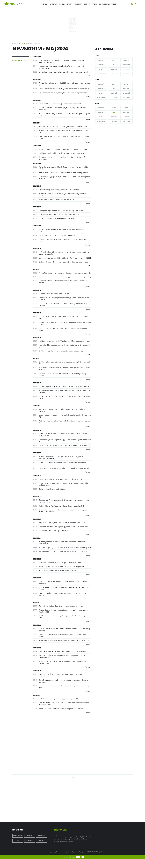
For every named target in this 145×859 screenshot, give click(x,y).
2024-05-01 (37, 57)
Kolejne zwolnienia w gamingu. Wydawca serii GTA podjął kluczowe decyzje (63, 131)
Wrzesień (126, 93)
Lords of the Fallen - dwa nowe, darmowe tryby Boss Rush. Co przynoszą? (61, 675)
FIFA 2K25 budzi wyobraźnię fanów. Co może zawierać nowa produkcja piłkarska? (65, 630)
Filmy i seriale (104, 4)
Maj (113, 65)
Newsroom (41, 835)
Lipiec (101, 69)
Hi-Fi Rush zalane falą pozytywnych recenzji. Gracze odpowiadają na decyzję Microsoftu (64, 253)
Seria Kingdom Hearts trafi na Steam (52, 489)
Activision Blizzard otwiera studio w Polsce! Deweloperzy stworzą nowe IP (65, 422)
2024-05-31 (37, 695)
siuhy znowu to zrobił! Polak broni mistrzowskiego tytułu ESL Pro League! (63, 304)
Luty (114, 60)
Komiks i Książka (90, 4)
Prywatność (75, 852)
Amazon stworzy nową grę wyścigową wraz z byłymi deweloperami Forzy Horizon (63, 662)
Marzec (126, 60)
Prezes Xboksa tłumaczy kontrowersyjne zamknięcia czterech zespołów (65, 273)
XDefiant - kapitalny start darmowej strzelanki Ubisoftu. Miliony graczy (65, 547)
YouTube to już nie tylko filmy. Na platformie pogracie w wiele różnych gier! (65, 687)
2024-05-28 (37, 625)
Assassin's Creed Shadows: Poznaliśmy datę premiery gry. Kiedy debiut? (62, 375)
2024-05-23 (37, 519)
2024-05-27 (37, 602)
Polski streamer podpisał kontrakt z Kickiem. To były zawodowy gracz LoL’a (64, 397)
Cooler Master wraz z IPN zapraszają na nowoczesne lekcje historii (63, 527)
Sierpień (114, 69)
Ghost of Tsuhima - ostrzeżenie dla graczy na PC (56, 218)
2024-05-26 (37, 578)
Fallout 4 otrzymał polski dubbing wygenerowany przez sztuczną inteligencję (62, 109)
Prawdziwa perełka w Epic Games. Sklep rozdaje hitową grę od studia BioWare (64, 391)
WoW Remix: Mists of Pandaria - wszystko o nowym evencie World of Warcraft (64, 369)
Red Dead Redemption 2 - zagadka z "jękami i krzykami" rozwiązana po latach (65, 617)
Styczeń (101, 60)
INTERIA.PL (88, 852)
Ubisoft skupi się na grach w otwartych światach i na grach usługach (64, 386)
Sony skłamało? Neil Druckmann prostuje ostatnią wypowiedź (61, 566)
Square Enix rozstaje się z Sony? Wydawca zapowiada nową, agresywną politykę (65, 323)
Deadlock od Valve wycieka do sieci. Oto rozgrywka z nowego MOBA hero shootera (64, 501)
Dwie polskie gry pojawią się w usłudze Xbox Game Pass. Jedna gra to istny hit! (64, 178)
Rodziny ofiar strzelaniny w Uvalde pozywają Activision (59, 570)
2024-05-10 (37, 248)
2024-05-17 (37, 405)
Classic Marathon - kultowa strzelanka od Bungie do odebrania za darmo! (63, 282)
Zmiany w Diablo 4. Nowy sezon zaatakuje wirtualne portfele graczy (63, 262)
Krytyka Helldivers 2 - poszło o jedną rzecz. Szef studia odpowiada (63, 149)
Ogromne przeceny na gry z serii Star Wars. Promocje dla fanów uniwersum (62, 158)
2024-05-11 (37, 269)
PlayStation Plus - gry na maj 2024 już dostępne (56, 199)
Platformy (53, 4)
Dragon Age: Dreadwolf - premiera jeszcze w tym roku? (59, 214)
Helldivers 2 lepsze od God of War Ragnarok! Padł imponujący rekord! (64, 341)
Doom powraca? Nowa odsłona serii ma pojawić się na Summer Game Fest (65, 317)
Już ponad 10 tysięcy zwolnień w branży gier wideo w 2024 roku (62, 523)
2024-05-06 (37, 163)
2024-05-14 (37, 337)
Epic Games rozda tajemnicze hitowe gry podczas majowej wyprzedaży (65, 277)
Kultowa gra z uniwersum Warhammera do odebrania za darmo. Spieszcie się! (63, 543)
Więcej (113, 4)
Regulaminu (57, 852)
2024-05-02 (37, 79)
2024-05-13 (37, 313)
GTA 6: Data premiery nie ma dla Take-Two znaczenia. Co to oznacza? (64, 445)
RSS (18, 840)
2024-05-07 (37, 186)
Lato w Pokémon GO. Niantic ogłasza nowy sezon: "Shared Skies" (63, 651)
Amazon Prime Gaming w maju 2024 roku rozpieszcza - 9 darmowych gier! (64, 84)
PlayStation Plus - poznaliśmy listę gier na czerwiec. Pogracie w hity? (64, 640)
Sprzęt (69, 4)
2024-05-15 (37, 358)
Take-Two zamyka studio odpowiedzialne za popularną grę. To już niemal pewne (63, 656)
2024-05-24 (37, 538)
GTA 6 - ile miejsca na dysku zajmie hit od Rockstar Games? (60, 479)
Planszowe (78, 4)
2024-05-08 (37, 207)
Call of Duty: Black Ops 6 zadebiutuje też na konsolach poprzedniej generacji (63, 582)
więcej (88, 76)
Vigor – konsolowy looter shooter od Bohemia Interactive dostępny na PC (65, 416)
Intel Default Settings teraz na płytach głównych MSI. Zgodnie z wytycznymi (62, 410)
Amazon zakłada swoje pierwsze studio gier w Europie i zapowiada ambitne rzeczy (63, 484)
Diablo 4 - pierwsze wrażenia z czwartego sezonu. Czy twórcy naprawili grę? (65, 363)
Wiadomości (19, 60)
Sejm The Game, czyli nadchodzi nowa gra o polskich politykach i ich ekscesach (64, 681)
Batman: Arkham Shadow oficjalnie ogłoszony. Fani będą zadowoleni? (64, 126)
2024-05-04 (37, 123)
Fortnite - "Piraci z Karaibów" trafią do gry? (54, 294)
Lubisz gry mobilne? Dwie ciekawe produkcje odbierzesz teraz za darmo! (62, 594)
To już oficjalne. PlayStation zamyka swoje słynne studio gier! (61, 506)
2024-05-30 (37, 670)
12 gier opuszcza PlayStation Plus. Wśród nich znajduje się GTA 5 (63, 551)
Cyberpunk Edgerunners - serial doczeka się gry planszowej (61, 210)
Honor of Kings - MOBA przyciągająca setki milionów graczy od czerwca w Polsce (65, 441)
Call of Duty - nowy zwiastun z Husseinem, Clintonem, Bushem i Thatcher (62, 636)
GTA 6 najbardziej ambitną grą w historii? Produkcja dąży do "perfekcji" (65, 468)
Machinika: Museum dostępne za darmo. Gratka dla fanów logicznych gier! (64, 346)
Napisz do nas (17, 835)
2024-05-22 (37, 496)
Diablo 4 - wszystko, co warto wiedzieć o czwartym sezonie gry (62, 351)
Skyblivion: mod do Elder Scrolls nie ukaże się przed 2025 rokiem (63, 153)
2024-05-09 (37, 226)
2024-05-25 (37, 559)
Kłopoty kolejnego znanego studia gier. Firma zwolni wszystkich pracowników (62, 67)
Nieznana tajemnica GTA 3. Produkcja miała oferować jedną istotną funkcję (63, 588)
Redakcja (30, 835)
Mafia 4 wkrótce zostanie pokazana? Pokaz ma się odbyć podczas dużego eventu (63, 435)
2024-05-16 (37, 383)
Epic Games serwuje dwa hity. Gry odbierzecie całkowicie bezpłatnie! (64, 89)
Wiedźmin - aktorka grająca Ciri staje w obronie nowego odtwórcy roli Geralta (64, 195)
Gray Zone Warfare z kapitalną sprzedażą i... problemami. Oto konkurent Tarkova (61, 61)
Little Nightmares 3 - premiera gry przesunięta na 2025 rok (60, 699)
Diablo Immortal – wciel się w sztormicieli (54, 531)
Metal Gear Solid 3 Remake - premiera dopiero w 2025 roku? (61, 708)
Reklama (41, 840)
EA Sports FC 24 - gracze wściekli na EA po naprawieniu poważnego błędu (63, 329)
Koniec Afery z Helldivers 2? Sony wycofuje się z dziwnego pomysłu (63, 173)
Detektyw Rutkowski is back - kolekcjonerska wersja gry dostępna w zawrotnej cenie (64, 704)
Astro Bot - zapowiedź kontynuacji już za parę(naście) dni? (60, 562)
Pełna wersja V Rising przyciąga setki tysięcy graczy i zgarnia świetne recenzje (64, 299)
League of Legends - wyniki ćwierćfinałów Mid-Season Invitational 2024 (65, 258)
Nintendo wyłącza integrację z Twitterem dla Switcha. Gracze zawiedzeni (61, 230)
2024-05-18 (37, 430)
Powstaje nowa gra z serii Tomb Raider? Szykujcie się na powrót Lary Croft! (64, 168)
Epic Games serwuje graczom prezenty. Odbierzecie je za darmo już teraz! (64, 240)
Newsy (44, 4)
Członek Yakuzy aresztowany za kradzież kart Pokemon (59, 190)
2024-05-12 (37, 290)
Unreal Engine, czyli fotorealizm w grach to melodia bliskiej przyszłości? (65, 72)
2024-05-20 (37, 453)
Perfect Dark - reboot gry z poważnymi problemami (58, 235)
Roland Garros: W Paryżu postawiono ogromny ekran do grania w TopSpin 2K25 (63, 611)
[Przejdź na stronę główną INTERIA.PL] (9, 4)
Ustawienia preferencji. (66, 852)
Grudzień (126, 98)
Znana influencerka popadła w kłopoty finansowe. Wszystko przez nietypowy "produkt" (63, 511)
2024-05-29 (37, 648)
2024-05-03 (37, 100)
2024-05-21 (37, 475)
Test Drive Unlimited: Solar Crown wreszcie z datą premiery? (61, 606)
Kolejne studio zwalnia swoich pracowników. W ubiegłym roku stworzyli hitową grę (62, 457)
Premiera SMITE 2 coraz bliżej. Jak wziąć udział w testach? (60, 104)
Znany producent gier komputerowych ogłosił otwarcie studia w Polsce (62, 463)
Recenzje (62, 4)
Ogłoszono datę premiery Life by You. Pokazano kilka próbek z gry (63, 93)
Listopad (114, 98)
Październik (101, 98)
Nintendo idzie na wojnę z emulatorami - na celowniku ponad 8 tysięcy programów (65, 114)
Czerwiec (126, 65)
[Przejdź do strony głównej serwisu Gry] (18, 4)
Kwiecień (101, 65)
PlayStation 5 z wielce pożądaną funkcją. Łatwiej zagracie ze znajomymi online (65, 137)
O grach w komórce (29, 840)
